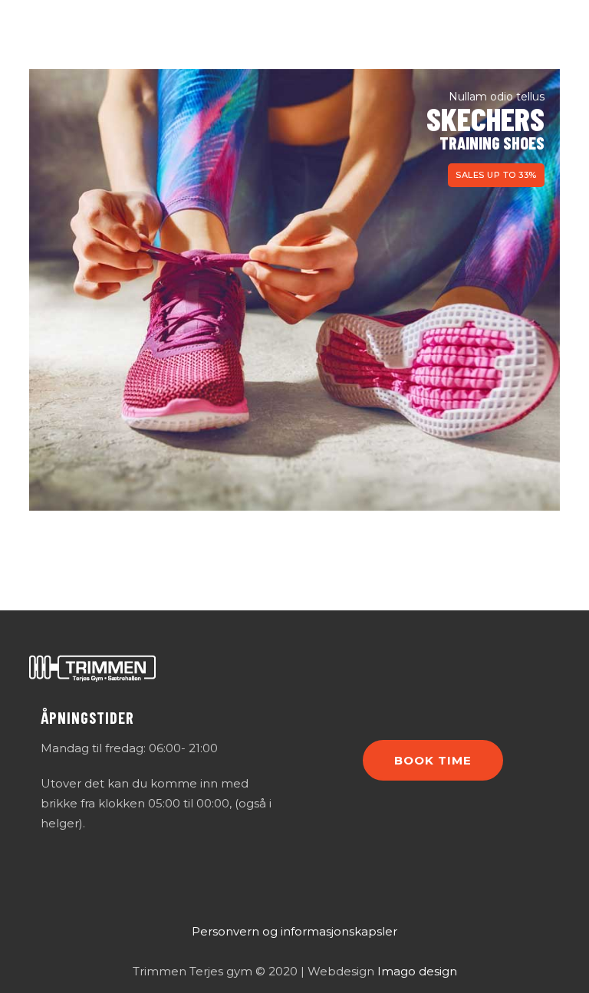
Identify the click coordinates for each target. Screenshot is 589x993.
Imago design (417, 971)
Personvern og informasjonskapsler (294, 931)
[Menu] (550, 34)
